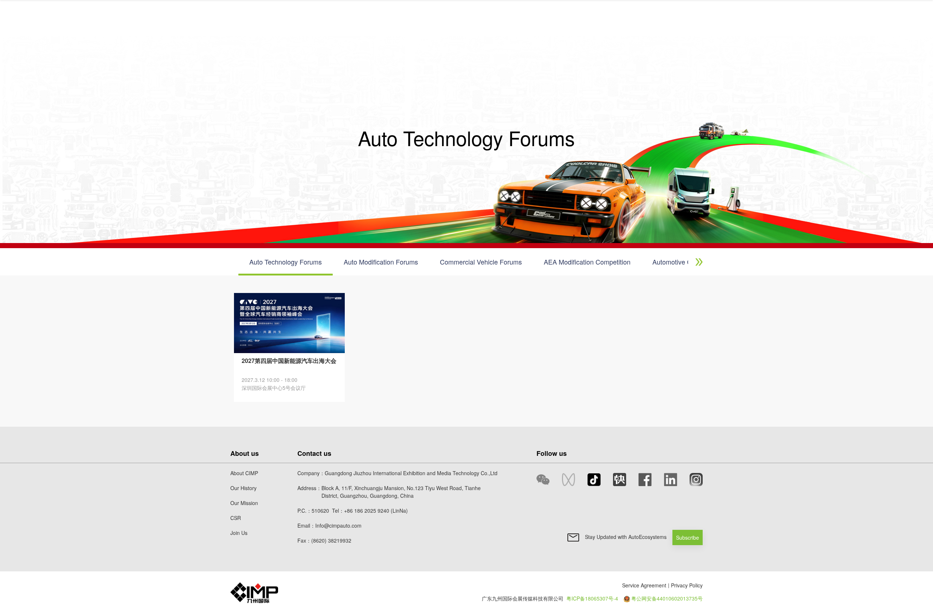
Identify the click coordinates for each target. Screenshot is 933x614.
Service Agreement (644, 585)
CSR (235, 517)
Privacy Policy (687, 585)
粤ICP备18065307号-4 (592, 598)
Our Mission (244, 503)
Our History (243, 488)
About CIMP (244, 473)
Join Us (238, 532)
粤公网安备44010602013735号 (667, 598)
